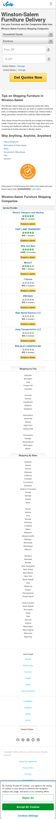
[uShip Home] (8, 4)
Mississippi (28, 546)
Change (21, 65)
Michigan (28, 539)
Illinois (28, 509)
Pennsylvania (28, 593)
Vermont (28, 619)
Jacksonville (28, 428)
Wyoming (28, 636)
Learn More (36, 189)
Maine (28, 529)
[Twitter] (27, 740)
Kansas (28, 519)
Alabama (28, 461)
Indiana (28, 512)
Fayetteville (28, 402)
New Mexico (28, 572)
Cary (28, 382)
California (28, 475)
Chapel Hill (28, 385)
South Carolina (28, 602)
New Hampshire (28, 566)
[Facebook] (17, 740)
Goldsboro (28, 408)
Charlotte (28, 389)
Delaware (28, 485)
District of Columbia (28, 489)
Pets (5, 155)
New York (28, 576)
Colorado (28, 478)
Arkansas (28, 472)
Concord (28, 395)
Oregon (28, 589)
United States (8, 65)
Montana (28, 556)
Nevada (28, 562)
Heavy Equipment (11, 141)
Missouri (28, 549)
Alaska (28, 465)
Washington (28, 626)
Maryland (28, 532)
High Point (28, 425)
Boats (6, 148)
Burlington (28, 378)
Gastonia (28, 405)
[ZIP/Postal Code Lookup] (49, 49)
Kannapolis (28, 435)
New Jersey (28, 569)
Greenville (28, 418)
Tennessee (28, 609)
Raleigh (28, 438)
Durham (28, 398)
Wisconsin (28, 633)
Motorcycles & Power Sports (15, 145)
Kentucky (28, 522)
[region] (28, 800)
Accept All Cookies (28, 807)
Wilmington (28, 445)
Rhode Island (28, 596)
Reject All (28, 798)
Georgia (28, 495)
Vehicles (7, 158)
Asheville (28, 375)
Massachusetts (28, 536)
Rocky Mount (28, 442)
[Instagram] (22, 740)
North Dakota (28, 579)
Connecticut (28, 482)
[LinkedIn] (38, 740)
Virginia (28, 623)
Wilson (28, 448)
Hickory (28, 422)
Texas (28, 613)
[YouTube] (33, 740)
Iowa (28, 515)
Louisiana (28, 525)
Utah (28, 616)
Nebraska (28, 559)
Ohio (28, 583)
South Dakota (28, 606)
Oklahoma (28, 586)
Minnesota (28, 542)
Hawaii (28, 499)
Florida (28, 492)
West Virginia (28, 629)
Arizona (28, 468)
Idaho (28, 502)
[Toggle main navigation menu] (51, 4)
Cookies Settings (28, 815)
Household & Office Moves (14, 152)
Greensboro (28, 415)
